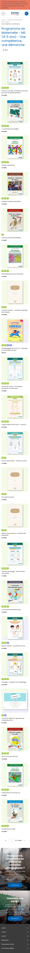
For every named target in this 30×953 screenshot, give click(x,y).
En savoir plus (15, 885)
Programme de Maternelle (14, 20)
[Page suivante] (24, 840)
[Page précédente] (6, 840)
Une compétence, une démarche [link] (11, 24)
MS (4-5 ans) (5, 22)
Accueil (3, 20)
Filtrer (6, 50)
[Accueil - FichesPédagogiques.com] (15, 13)
